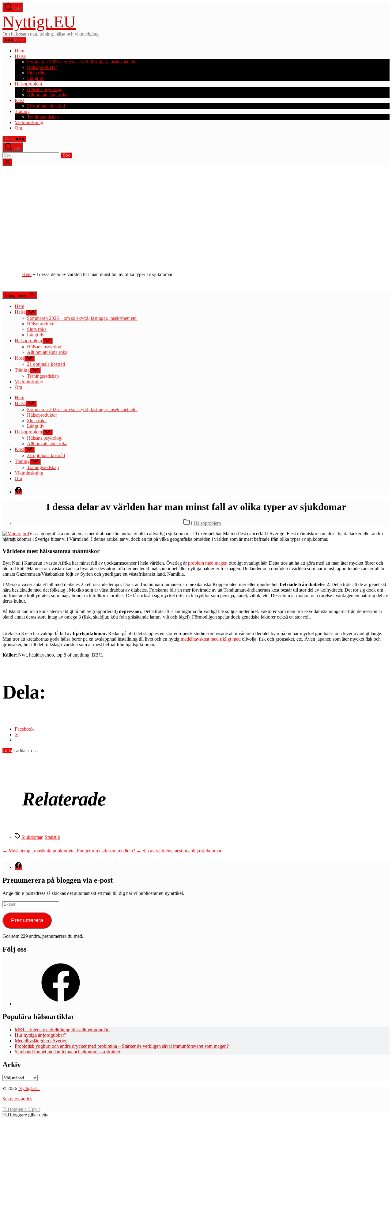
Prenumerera (27, 920)
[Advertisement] (196, 212)
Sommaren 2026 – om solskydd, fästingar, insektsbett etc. (82, 61)
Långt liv (35, 78)
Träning (22, 111)
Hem (19, 50)
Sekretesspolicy (17, 1098)
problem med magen (208, 563)
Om (18, 128)
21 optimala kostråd (46, 105)
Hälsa (20, 56)
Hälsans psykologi (44, 89)
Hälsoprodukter (42, 67)
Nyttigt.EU (39, 22)
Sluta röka (37, 72)
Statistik (52, 837)
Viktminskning (29, 122)
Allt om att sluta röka (47, 94)
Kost (19, 100)
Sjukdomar (31, 837)
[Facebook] (61, 1003)
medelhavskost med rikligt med (211, 639)
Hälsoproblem (28, 83)
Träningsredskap (43, 116)
